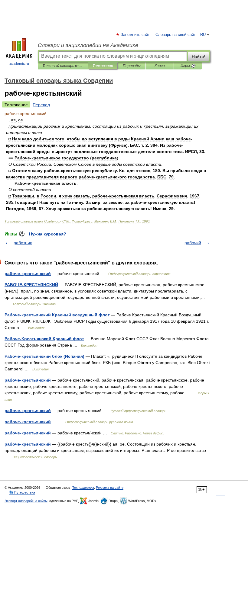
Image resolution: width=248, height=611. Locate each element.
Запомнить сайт (135, 35)
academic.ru (19, 64)
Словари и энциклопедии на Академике (88, 45)
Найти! (198, 56)
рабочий (192, 242)
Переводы (132, 66)
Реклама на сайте (109, 487)
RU (203, 35)
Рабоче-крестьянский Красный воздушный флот (57, 314)
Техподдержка (83, 487)
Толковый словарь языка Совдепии (62, 66)
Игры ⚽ (188, 66)
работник (23, 242)
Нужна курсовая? (47, 234)
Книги (160, 66)
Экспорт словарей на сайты (26, 501)
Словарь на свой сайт (175, 35)
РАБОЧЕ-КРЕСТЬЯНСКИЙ (31, 284)
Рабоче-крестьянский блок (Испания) (44, 356)
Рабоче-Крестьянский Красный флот (44, 338)
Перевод (41, 104)
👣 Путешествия (22, 492)
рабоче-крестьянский (28, 273)
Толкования (103, 66)
